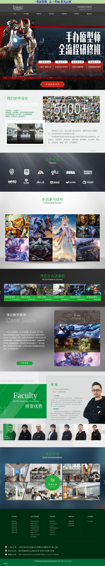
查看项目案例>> (16, 299)
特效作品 (52, 530)
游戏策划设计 (35, 525)
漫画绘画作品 (54, 528)
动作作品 (52, 532)
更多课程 (33, 537)
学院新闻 (64, 13)
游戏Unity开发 (35, 534)
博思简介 (14, 521)
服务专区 (89, 13)
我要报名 (71, 521)
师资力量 (14, 530)
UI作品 (52, 525)
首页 (15, 13)
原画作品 (52, 521)
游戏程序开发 (35, 528)
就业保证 (14, 525)
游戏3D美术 (34, 523)
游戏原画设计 (35, 521)
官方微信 (90, 521)
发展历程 (14, 528)
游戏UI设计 (34, 532)
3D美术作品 (53, 523)
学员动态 (51, 13)
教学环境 (14, 532)
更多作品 (52, 534)
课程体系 (38, 13)
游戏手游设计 (35, 530)
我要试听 (71, 523)
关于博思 (26, 13)
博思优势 (14, 523)
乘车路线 (71, 525)
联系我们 (76, 13)
